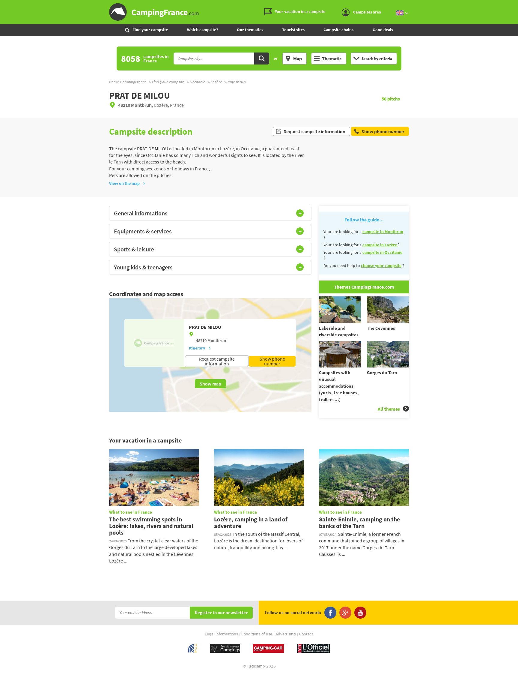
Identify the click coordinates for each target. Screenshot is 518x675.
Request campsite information (314, 131)
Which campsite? (202, 29)
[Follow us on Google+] (345, 613)
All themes (389, 409)
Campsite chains (338, 29)
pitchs (391, 99)
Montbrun (216, 340)
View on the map (124, 183)
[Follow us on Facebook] (330, 613)
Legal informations (221, 634)
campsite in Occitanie (382, 252)
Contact (306, 634)
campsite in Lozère (380, 245)
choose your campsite (381, 265)
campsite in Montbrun (382, 231)
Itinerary (197, 348)
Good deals (383, 29)
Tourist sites (293, 29)
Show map (210, 384)
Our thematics (250, 29)
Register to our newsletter (221, 613)
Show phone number (272, 361)
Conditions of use (256, 634)
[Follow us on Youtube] (360, 613)
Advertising (285, 634)
